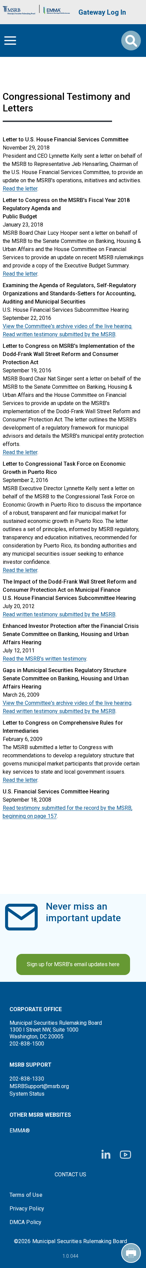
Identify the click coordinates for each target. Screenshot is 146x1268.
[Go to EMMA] (56, 9)
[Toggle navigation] (10, 40)
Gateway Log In (102, 12)
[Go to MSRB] (19, 9)
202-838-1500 (27, 1043)
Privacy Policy (27, 1208)
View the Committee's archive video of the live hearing (67, 703)
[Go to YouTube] (125, 1154)
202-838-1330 (27, 1079)
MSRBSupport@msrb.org (39, 1086)
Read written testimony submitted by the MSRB (59, 334)
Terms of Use (26, 1195)
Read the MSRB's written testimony (44, 658)
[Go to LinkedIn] (106, 1154)
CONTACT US (70, 1174)
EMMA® (20, 1130)
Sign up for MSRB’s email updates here (73, 964)
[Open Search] (131, 40)
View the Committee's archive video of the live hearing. (67, 326)
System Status (27, 1094)
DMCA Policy (26, 1222)
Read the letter (20, 188)
